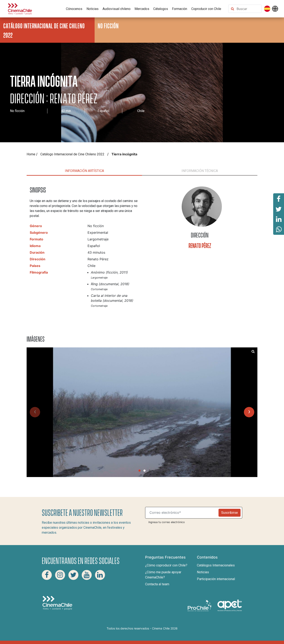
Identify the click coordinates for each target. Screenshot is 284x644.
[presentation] (35, 412)
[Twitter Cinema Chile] (73, 575)
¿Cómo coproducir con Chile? (166, 565)
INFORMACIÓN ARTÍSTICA (84, 171)
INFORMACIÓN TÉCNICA (200, 171)
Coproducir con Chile (206, 9)
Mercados (142, 9)
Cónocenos (74, 9)
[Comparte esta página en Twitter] (278, 209)
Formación (179, 9)
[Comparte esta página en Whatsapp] (278, 229)
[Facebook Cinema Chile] (47, 575)
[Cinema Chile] (19, 8)
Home (31, 154)
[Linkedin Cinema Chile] (100, 575)
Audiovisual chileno (116, 9)
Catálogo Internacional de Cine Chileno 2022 (72, 154)
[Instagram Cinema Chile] (60, 575)
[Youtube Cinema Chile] (87, 575)
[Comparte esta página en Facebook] (278, 198)
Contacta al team (157, 584)
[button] (139, 471)
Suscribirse (229, 513)
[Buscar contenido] (248, 9)
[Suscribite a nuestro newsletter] (183, 513)
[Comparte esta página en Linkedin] (278, 219)
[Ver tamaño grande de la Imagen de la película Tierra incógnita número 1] (253, 351)
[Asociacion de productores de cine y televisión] (229, 605)
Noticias (92, 9)
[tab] (84, 171)
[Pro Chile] (200, 605)
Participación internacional (216, 579)
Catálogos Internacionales (216, 565)
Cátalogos (160, 9)
